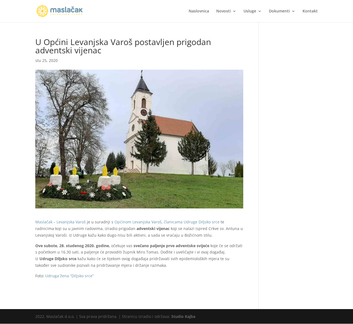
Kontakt (310, 11)
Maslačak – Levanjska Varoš (60, 221)
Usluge (250, 11)
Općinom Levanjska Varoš (138, 221)
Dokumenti (279, 11)
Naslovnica (199, 11)
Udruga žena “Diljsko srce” (69, 275)
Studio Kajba (183, 316)
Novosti (223, 11)
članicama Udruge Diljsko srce (192, 221)
